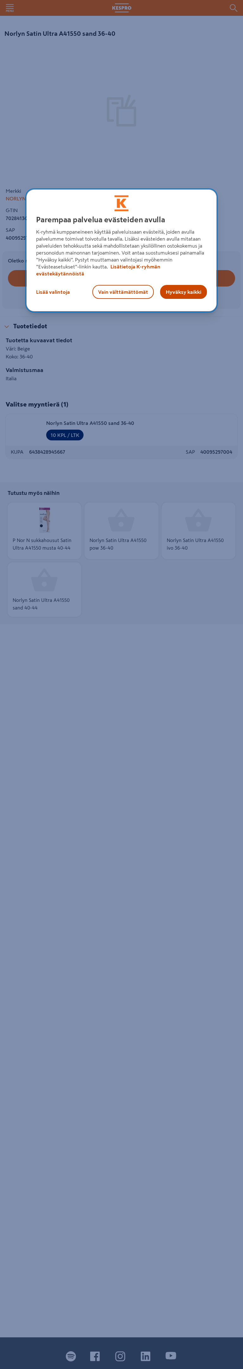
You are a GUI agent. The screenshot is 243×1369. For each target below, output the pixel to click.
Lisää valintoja (53, 291)
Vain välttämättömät (123, 291)
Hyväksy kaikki (183, 291)
